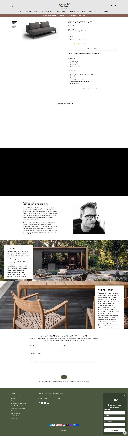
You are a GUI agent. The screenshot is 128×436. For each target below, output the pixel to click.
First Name (107, 409)
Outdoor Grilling (46, 11)
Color (70, 36)
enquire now (92, 48)
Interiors (71, 11)
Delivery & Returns (16, 413)
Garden (20, 11)
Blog (12, 401)
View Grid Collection (18, 190)
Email (66, 345)
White (79, 39)
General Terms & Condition (18, 408)
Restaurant (81, 11)
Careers (13, 398)
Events (90, 11)
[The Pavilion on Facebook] (42, 403)
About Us (13, 393)
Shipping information (92, 88)
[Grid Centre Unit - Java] (26, 139)
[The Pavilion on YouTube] (45, 403)
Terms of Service (81, 381)
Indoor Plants (60, 11)
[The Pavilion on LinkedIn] (48, 403)
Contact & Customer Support (19, 403)
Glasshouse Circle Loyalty (18, 396)
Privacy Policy (70, 381)
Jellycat (98, 11)
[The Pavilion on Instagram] (39, 403)
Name (32, 345)
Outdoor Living (31, 11)
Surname (106, 415)
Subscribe (114, 430)
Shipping (77, 31)
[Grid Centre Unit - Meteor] (22, 139)
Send (64, 377)
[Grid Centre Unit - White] (24, 139)
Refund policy (15, 418)
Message (33, 361)
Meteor (72, 39)
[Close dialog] (124, 395)
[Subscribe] (59, 398)
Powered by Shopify (64, 430)
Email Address (108, 421)
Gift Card (106, 11)
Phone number (36, 353)
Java (85, 39)
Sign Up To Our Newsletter (18, 406)
